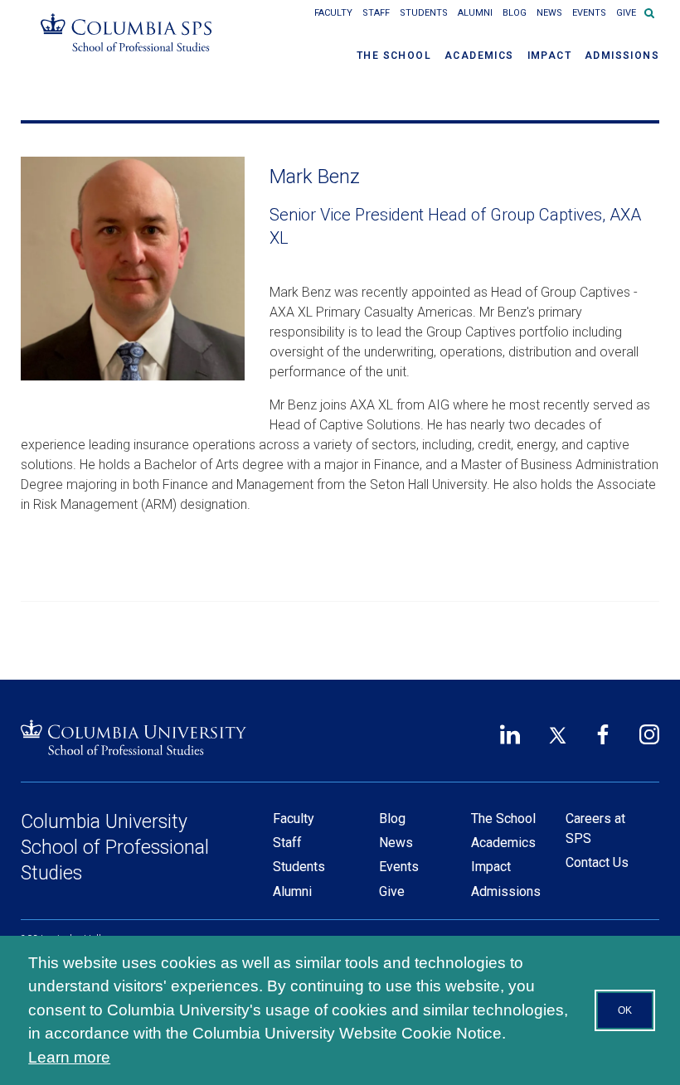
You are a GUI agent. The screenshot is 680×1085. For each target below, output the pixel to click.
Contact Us (597, 862)
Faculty (333, 12)
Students (424, 12)
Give (626, 12)
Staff (376, 12)
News (549, 12)
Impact (549, 55)
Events (589, 12)
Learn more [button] (69, 1057)
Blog (515, 12)
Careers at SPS (595, 828)
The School (394, 55)
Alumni (475, 12)
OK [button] (625, 1010)
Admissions (622, 55)
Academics (479, 55)
